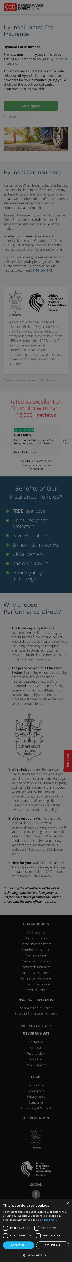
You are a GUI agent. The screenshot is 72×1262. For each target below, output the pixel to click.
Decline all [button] (52, 1245)
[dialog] (36, 631)
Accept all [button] (18, 1245)
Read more (50, 1219)
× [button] (67, 1203)
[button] (36, 1255)
